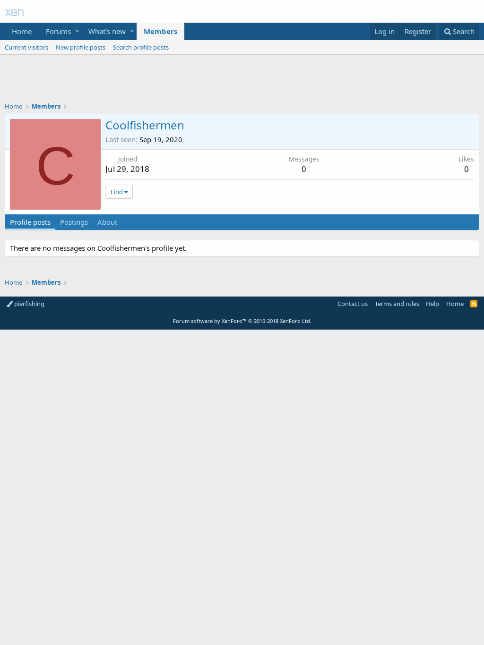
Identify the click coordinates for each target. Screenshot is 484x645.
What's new (107, 31)
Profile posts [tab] (30, 222)
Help (432, 303)
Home (22, 31)
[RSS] (473, 303)
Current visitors (26, 47)
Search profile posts (141, 47)
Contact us (352, 303)
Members (160, 31)
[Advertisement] (242, 80)
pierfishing (28, 303)
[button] (77, 31)
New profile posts (80, 47)
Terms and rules (397, 303)
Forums (58, 31)
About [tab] (107, 222)
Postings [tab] (74, 222)
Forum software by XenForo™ (242, 320)
